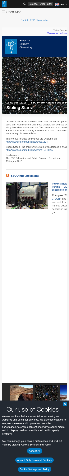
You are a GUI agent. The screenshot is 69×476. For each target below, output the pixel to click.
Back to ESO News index (34, 20)
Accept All (34, 450)
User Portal (46, 3)
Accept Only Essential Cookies (34, 460)
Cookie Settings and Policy (34, 469)
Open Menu (14, 12)
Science (33, 3)
